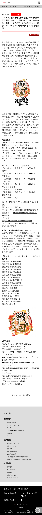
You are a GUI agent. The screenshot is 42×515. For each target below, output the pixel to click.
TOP (2, 7)
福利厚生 (9, 472)
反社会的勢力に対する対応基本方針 (17, 457)
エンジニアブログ (12, 477)
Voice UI (9, 436)
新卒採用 (9, 467)
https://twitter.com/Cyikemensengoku (17, 376)
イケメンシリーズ (12, 422)
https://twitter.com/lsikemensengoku (17, 221)
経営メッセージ (11, 446)
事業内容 (7, 419)
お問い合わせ (9, 500)
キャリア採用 (11, 469)
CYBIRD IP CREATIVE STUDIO (16, 430)
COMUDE (10, 433)
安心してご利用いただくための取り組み (19, 459)
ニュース (7, 413)
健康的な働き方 (11, 454)
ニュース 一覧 (10, 7)
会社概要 (9, 449)
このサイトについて (12, 489)
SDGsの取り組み (12, 451)
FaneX (9, 428)
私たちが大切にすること (14, 443)
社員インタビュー (12, 475)
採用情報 (7, 463)
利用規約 (24, 489)
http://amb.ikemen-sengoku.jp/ (22, 363)
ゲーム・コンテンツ (13, 425)
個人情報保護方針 (11, 493)
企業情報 (7, 440)
